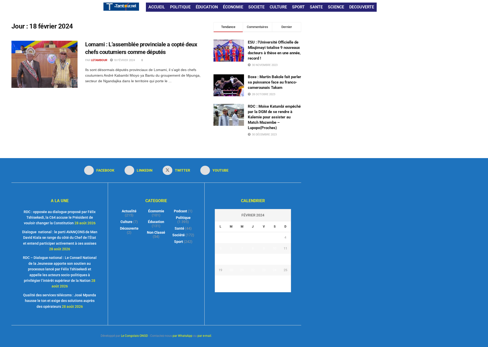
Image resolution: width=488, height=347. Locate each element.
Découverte (129, 228)
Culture (126, 222)
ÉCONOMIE (233, 7)
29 (253, 281)
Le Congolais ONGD (134, 336)
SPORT (298, 7)
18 (285, 259)
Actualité (129, 211)
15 (253, 259)
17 (274, 259)
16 (264, 259)
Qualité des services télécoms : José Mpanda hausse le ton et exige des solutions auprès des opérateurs (59, 301)
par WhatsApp (182, 336)
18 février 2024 (124, 60)
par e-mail (204, 336)
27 (231, 281)
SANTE (316, 7)
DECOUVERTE (361, 7)
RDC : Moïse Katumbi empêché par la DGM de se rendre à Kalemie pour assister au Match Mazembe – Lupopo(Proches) (274, 117)
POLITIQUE (180, 7)
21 (242, 270)
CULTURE (278, 7)
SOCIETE (256, 7)
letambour (99, 60)
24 (274, 270)
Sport (178, 242)
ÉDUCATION (207, 7)
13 (231, 259)
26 (220, 281)
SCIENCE (336, 7)
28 (242, 281)
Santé (179, 228)
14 (242, 259)
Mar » (258, 289)
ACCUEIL (156, 7)
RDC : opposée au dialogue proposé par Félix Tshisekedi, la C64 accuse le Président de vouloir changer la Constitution (60, 217)
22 (253, 270)
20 (231, 270)
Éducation (156, 222)
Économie (156, 211)
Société (178, 235)
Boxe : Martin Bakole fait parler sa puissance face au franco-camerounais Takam (274, 82)
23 (264, 270)
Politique (183, 218)
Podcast (180, 211)
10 (274, 248)
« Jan (247, 289)
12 (220, 259)
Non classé (156, 232)
